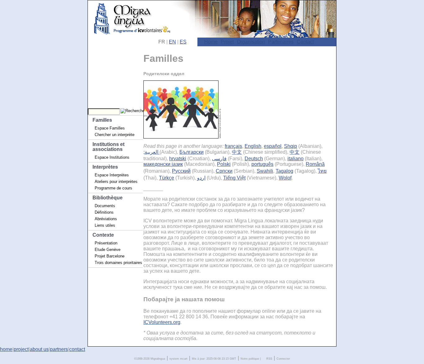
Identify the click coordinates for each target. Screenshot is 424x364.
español (273, 146)
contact (77, 349)
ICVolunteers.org (161, 322)
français (233, 146)
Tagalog (284, 171)
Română (315, 164)
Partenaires (281, 41)
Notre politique (250, 358)
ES (183, 41)
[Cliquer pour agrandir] (182, 136)
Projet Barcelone (109, 256)
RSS (269, 358)
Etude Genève (107, 249)
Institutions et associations (108, 147)
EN (172, 41)
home (6, 349)
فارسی (219, 158)
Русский (181, 171)
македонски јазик (163, 164)
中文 (237, 152)
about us (39, 349)
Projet (227, 41)
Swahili (265, 171)
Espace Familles (110, 128)
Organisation (251, 41)
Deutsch (254, 158)
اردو (201, 177)
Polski (224, 164)
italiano (295, 158)
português (262, 164)
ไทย (322, 171)
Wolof (285, 177)
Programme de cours (113, 188)
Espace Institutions (112, 157)
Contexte (103, 235)
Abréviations (106, 218)
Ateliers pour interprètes (116, 181)
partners (59, 349)
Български (191, 152)
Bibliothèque (107, 197)
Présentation (106, 243)
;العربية (151, 152)
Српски (224, 171)
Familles (102, 120)
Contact (305, 41)
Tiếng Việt (234, 177)
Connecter (283, 358)
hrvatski (177, 158)
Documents (105, 205)
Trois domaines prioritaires (118, 262)
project (21, 349)
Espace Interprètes (112, 175)
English (253, 146)
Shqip (290, 146)
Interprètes (105, 167)
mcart (183, 358)
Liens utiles (105, 225)
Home (211, 41)
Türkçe (166, 177)
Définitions (104, 212)
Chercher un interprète (114, 134)
